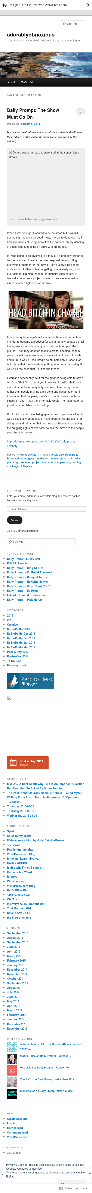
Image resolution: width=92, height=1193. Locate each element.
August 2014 (15, 988)
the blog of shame (19, 917)
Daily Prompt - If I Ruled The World (30, 572)
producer (25, 462)
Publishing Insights (20, 849)
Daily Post (64, 454)
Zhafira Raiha (27, 1056)
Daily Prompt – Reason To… (54, 1067)
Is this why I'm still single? (25, 867)
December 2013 (17, 1024)
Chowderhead (16, 881)
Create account (17, 1119)
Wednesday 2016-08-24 (22, 815)
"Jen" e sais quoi (18, 895)
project (36, 462)
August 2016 (15, 938)
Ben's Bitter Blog (18, 890)
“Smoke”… (26, 1079)
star (44, 462)
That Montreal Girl (19, 908)
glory (31, 458)
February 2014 (16, 1015)
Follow (15, 520)
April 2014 (13, 1006)
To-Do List (27, 82)
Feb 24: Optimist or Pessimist (26, 595)
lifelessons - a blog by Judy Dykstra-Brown (35, 840)
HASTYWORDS (17, 863)
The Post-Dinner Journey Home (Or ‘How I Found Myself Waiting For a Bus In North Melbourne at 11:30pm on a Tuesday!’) (44, 797)
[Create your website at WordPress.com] (46, 5)
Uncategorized (16, 665)
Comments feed (17, 1132)
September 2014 (17, 983)
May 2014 (13, 1001)
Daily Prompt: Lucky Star (23, 559)
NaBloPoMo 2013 (18, 629)
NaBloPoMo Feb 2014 (21, 638)
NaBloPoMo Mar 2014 (21, 647)
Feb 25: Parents (17, 563)
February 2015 (16, 960)
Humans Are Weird (19, 872)
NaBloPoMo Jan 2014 (21, 642)
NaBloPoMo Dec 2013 (21, 633)
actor (54, 454)
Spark (11, 831)
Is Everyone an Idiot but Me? (26, 904)
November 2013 (17, 1028)
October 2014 (15, 978)
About (11, 82)
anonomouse (27, 1091)
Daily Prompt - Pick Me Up (24, 599)
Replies (26, 466)
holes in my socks (19, 836)
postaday (12, 462)
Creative (12, 624)
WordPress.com (17, 1137)
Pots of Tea (26, 1067)
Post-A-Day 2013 (17, 652)
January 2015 (15, 965)
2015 (10, 615)
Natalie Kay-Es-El (18, 913)
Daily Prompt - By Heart (22, 590)
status (52, 462)
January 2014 (15, 1019)
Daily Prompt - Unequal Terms (27, 577)
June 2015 (13, 947)
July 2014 (13, 992)
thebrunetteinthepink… (33, 1044)
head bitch (42, 458)
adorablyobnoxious (31, 34)
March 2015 (14, 956)
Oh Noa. (12, 899)
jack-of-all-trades (70, 458)
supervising (64, 462)
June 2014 (13, 997)
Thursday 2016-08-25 (20, 806)
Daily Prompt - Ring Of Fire (25, 568)
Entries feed (15, 1128)
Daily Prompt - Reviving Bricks (27, 581)
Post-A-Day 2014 (29, 454)
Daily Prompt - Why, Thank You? (28, 586)
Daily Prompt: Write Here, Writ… (57, 1079)
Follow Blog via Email (23, 490)
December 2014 (17, 969)
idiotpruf (12, 876)
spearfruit (13, 845)
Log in (11, 1123)
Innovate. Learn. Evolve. (23, 858)
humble (54, 458)
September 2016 (17, 933)
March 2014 (14, 1010)
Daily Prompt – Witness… (55, 1056)
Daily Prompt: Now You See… (57, 1091)
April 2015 (13, 951)
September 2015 (17, 942)
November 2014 (17, 974)
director (22, 458)
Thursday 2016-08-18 (20, 811)
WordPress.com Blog (21, 854)
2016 (10, 620)
